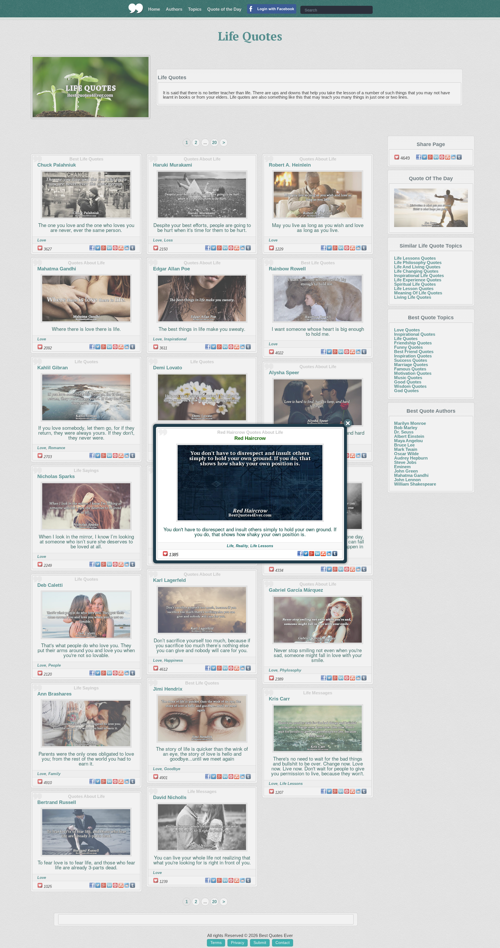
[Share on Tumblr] (334, 553)
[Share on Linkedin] (317, 553)
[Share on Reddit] (329, 553)
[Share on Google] (311, 553)
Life (230, 546)
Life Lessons (261, 546)
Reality (242, 546)
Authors (174, 9)
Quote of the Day (224, 9)
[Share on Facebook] (300, 553)
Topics (194, 9)
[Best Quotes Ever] (136, 8)
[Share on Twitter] (305, 553)
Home (154, 9)
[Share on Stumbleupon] (323, 553)
